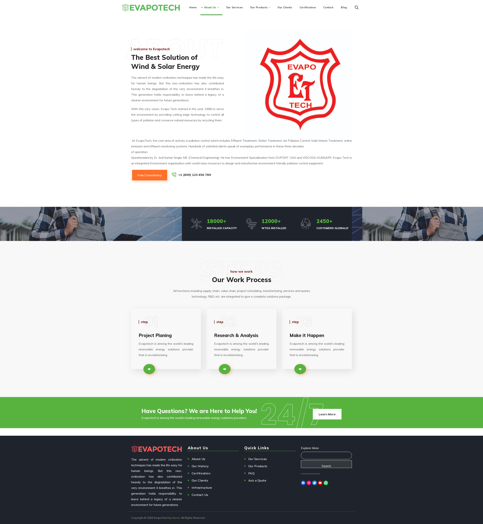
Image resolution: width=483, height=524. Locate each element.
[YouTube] (320, 483)
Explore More (310, 448)
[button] (356, 7)
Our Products (257, 466)
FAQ (251, 473)
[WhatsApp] (326, 483)
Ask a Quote (257, 480)
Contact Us (200, 495)
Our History (200, 466)
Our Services (257, 459)
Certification (201, 473)
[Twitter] (314, 483)
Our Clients (200, 480)
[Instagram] (309, 483)
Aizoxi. (176, 517)
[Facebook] (303, 483)
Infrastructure (202, 487)
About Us (198, 459)
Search (326, 466)
